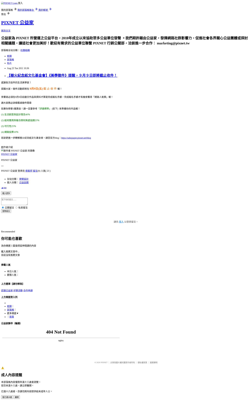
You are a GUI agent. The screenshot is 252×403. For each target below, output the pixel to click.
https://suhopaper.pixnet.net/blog (76, 138)
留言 (35, 171)
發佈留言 (6, 211)
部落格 (10, 59)
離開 (17, 397)
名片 (9, 63)
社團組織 (25, 50)
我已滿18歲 (7, 397)
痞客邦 (28, 171)
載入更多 (6, 193)
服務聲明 (154, 362)
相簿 (9, 56)
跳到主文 (5, 30)
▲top (3, 187)
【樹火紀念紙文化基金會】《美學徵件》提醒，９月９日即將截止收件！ (62, 75)
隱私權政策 (142, 362)
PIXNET (104, 362)
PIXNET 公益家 (17, 22)
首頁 (11, 317)
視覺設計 (24, 179)
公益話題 (24, 182)
